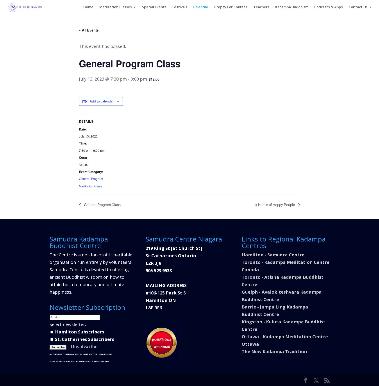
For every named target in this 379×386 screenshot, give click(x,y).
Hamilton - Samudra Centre (273, 255)
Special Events (154, 7)
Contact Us (358, 7)
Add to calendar (102, 101)
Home (88, 7)
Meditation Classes (115, 7)
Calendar (200, 7)
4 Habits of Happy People (275, 204)
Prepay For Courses (230, 7)
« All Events (89, 30)
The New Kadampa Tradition (274, 351)
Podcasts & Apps (328, 7)
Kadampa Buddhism (291, 7)
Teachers (261, 7)
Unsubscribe (84, 347)
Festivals (179, 7)
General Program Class (102, 204)
